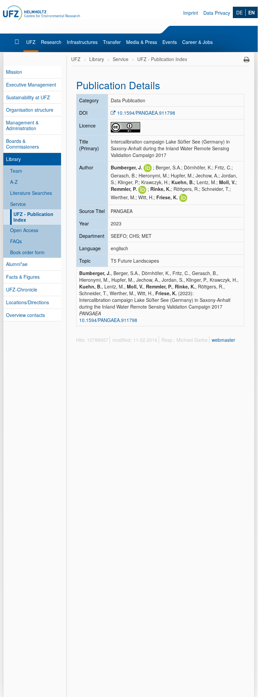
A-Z (14, 181)
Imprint (190, 12)
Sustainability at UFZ (28, 97)
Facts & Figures (23, 276)
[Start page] (17, 42)
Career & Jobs (197, 42)
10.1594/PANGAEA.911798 (146, 112)
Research (51, 42)
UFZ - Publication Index (33, 217)
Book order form (27, 252)
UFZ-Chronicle (21, 289)
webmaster (223, 339)
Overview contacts (25, 315)
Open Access (24, 230)
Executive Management (31, 84)
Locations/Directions (27, 302)
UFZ (31, 42)
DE (239, 12)
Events (169, 42)
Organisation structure (29, 109)
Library (13, 159)
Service (18, 204)
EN (251, 12)
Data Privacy (216, 12)
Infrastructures (82, 42)
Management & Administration (22, 125)
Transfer (112, 42)
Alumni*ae (17, 264)
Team (16, 170)
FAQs (16, 241)
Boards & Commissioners (22, 144)
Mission (14, 71)
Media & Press (141, 42)
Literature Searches (31, 193)
